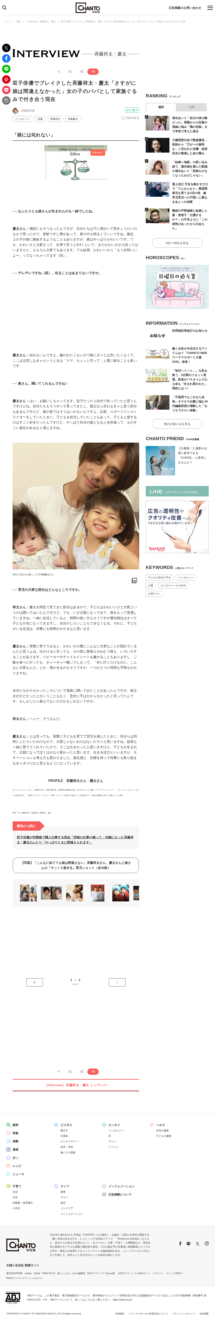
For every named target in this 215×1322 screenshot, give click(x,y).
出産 (15, 1197)
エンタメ (132, 110)
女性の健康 (162, 1130)
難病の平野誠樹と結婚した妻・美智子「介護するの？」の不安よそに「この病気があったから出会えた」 (189, 219)
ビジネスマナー (69, 1141)
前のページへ (34, 982)
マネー (64, 1197)
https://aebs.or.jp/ (122, 1299)
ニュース (18, 1174)
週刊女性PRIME (14, 1273)
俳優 (40, 118)
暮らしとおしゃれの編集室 (71, 1273)
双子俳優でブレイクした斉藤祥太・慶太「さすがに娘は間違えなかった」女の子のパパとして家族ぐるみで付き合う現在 (123, 21)
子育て (17, 1186)
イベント (113, 1146)
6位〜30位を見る (177, 243)
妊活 (15, 1191)
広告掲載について (120, 1194)
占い (15, 1157)
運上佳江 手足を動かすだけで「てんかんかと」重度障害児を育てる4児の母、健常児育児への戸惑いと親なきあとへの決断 (190, 192)
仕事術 (64, 1136)
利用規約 (120, 1313)
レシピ (17, 1166)
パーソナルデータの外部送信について (148, 1313)
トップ (7, 21)
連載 (18, 21)
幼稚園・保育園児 (23, 1202)
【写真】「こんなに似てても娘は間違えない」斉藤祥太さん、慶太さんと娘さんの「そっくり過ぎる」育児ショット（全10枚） (76, 865)
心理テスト (154, 593)
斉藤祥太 (55, 118)
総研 (15, 1125)
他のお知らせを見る (177, 424)
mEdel (37, 1273)
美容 (63, 1202)
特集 (15, 1133)
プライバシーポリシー (183, 1313)
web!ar (28, 1273)
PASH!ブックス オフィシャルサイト (24, 1278)
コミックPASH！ (175, 1273)
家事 (63, 1191)
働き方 (64, 1130)
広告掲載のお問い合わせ (185, 7)
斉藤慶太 (73, 118)
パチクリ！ (158, 1273)
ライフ (64, 1186)
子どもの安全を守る (159, 577)
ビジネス (66, 1125)
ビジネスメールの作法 (173, 585)
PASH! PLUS (48, 1273)
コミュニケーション (71, 1213)
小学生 (16, 1208)
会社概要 (204, 1313)
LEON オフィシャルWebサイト (134, 1273)
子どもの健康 (163, 1136)
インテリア (66, 1208)
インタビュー (22, 118)
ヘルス (160, 1125)
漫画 (15, 1149)
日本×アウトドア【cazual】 (101, 1273)
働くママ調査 (68, 1152)
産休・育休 (66, 1146)
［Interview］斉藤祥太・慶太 (41, 21)
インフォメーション (121, 1186)
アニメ (112, 1141)
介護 (150, 585)
